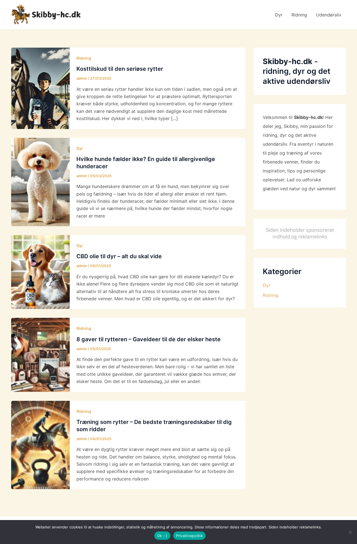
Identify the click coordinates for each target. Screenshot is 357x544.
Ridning (299, 15)
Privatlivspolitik (189, 535)
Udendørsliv (328, 15)
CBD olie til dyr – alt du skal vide (119, 256)
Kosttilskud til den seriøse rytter (119, 68)
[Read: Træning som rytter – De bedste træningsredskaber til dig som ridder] (40, 444)
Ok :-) (162, 535)
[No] (350, 532)
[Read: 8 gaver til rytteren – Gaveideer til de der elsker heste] (40, 354)
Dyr (279, 15)
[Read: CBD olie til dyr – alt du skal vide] (40, 271)
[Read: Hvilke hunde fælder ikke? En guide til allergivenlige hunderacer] (40, 181)
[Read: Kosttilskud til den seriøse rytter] (40, 88)
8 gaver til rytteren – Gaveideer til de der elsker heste (148, 339)
